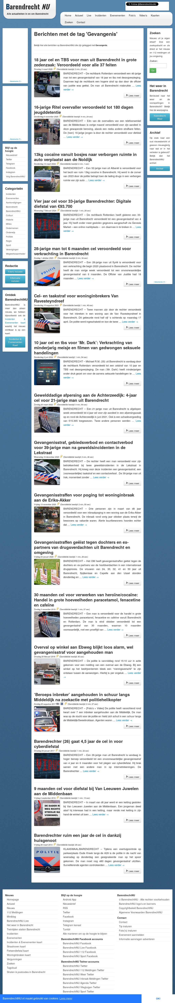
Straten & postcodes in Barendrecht (26, 972)
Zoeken (69, 22)
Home (68, 15)
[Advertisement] (17, 54)
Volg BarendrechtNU (15, 176)
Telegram (10, 163)
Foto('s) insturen (128, 930)
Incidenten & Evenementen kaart (24, 942)
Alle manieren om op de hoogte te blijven (85, 933)
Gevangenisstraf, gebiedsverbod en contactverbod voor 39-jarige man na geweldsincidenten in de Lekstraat (83, 447)
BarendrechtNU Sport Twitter (78, 991)
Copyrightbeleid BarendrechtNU (136, 908)
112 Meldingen (15, 912)
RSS (65, 908)
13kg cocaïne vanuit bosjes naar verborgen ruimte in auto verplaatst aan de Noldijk (85, 156)
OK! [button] (158, 998)
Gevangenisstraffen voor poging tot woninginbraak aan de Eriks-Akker (84, 497)
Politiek (9, 236)
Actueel (79, 15)
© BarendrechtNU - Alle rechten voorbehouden (144, 899)
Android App (69, 899)
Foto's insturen (15, 271)
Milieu (9, 223)
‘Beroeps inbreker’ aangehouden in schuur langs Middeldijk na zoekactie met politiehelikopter (82, 696)
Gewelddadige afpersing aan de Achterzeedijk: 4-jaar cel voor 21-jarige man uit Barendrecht (85, 397)
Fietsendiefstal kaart (18, 950)
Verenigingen (12, 249)
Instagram (10, 172)
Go (152, 70)
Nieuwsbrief (11, 155)
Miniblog (11, 916)
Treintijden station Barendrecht (23, 929)
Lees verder (75, 137)
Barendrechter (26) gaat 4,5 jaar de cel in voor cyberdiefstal (78, 743)
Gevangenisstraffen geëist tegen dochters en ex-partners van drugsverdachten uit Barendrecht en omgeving (82, 547)
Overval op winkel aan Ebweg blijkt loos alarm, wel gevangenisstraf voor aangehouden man (83, 649)
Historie (9, 219)
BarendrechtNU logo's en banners (137, 903)
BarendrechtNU (13, 211)
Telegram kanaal (72, 925)
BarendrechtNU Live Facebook (79, 947)
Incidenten (100, 15)
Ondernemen (12, 228)
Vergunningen (14, 959)
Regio (9, 240)
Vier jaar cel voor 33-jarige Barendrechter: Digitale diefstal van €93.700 (82, 203)
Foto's (132, 15)
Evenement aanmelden (131, 934)
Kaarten (155, 15)
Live (89, 15)
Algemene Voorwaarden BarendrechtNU (140, 912)
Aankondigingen (13, 202)
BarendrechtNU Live (18, 920)
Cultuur (9, 215)
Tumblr (66, 929)
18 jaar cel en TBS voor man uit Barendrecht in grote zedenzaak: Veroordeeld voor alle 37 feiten (85, 62)
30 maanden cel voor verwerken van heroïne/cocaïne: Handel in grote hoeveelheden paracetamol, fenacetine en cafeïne (87, 600)
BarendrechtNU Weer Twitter (78, 974)
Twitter (9, 159)
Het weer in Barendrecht (20, 925)
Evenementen (117, 15)
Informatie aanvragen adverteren (137, 939)
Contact (81, 22)
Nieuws (11, 908)
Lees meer (133, 95)
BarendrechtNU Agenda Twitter (80, 983)
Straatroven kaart (16, 946)
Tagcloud (12, 967)
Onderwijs (10, 232)
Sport (8, 245)
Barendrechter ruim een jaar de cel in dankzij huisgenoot (77, 837)
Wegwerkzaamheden (15, 253)
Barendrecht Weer (160, 117)
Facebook (10, 167)
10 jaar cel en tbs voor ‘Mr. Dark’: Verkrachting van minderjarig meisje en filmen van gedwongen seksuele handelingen (87, 348)
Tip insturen (125, 926)
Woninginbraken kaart (19, 955)
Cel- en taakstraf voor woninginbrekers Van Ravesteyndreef (76, 298)
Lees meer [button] (65, 998)
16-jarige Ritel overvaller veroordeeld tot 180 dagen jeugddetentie (83, 109)
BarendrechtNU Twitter (75, 966)
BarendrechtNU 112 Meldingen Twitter (83, 970)
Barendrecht (11, 206)
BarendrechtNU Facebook (77, 943)
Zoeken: (154, 60)
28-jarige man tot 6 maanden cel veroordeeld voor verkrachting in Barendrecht (82, 251)
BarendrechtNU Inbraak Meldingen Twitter (85, 978)
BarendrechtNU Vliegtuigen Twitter (81, 987)
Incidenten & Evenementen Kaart (15, 342)
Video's (143, 15)
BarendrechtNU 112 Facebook (79, 952)
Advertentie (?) (15, 81)
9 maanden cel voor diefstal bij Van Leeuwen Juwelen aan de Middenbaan (86, 790)
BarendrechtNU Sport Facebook (80, 956)
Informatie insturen (15, 279)
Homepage (13, 899)
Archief (159, 168)
